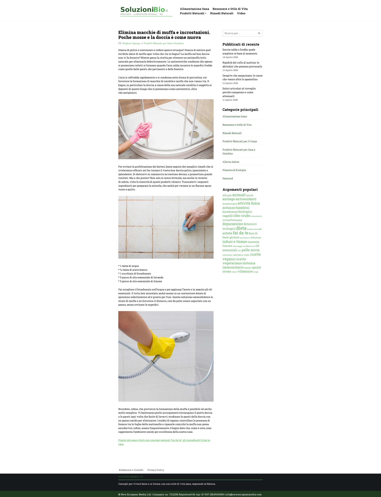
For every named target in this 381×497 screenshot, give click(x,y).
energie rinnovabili (254, 229)
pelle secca (251, 250)
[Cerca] (259, 33)
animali (239, 194)
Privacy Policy (155, 470)
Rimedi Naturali (221, 13)
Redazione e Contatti (131, 470)
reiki (247, 254)
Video (241, 13)
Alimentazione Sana (194, 9)
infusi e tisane (234, 241)
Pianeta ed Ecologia (234, 170)
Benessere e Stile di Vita (230, 9)
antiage (228, 199)
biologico (245, 211)
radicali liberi (227, 255)
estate (227, 233)
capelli (227, 216)
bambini (242, 207)
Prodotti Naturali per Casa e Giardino (164, 43)
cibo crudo (241, 215)
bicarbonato (230, 211)
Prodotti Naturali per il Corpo (239, 141)
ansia (249, 195)
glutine (234, 237)
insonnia (253, 242)
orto (239, 250)
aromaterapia (229, 203)
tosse (234, 271)
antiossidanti (245, 199)
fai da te (240, 232)
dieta (241, 228)
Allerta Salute (230, 161)
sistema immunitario (238, 265)
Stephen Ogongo (131, 43)
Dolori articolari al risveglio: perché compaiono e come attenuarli (239, 92)
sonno (247, 267)
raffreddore (238, 255)
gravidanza (244, 238)
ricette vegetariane (234, 261)
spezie (256, 267)
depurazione (232, 224)
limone (227, 246)
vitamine (245, 271)
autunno (229, 207)
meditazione (249, 246)
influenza (255, 237)
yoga (255, 271)
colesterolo (256, 216)
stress (226, 271)
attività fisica (249, 203)
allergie (227, 195)
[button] (206, 13)
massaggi (237, 246)
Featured (227, 178)
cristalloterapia (232, 220)
